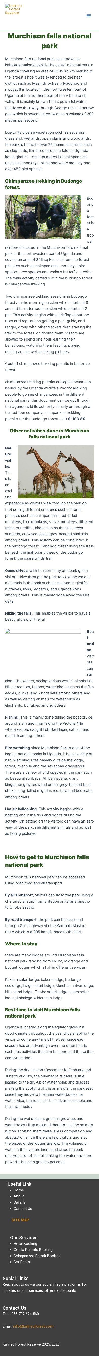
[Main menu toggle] (88, 15)
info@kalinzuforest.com (33, 1326)
